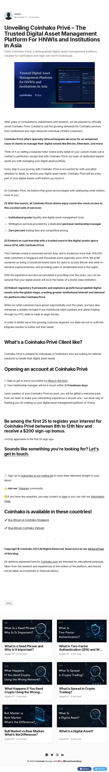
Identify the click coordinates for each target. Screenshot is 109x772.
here (64, 496)
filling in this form (57, 380)
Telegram (23, 488)
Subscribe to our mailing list (37, 475)
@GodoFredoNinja (72, 761)
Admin (17, 14)
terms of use (96, 548)
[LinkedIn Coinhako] (62, 755)
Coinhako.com (49, 561)
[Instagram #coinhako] (57, 755)
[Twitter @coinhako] (52, 755)
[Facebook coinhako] (47, 755)
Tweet (101, 768)
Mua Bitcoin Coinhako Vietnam (26, 527)
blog (9, 603)
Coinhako (40, 761)
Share (86, 768)
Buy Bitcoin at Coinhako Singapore (28, 519)
